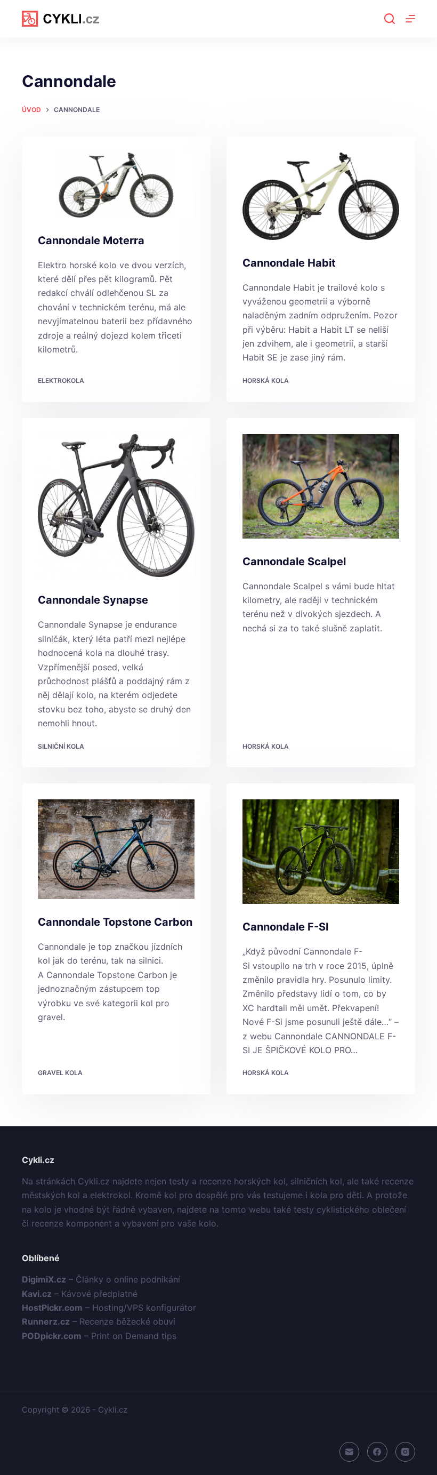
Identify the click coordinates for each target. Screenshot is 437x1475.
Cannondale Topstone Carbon (115, 922)
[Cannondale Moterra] (116, 185)
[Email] (349, 1452)
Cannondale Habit (289, 262)
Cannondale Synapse (93, 600)
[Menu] (410, 18)
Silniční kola (61, 746)
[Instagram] (405, 1452)
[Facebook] (377, 1452)
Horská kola (265, 380)
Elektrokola (61, 380)
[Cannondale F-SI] (320, 851)
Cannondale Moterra (91, 240)
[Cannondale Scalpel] (320, 486)
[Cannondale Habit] (320, 196)
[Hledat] (389, 18)
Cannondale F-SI (285, 926)
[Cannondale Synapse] (116, 506)
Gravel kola (60, 1073)
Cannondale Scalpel (294, 561)
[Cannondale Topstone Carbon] (116, 849)
